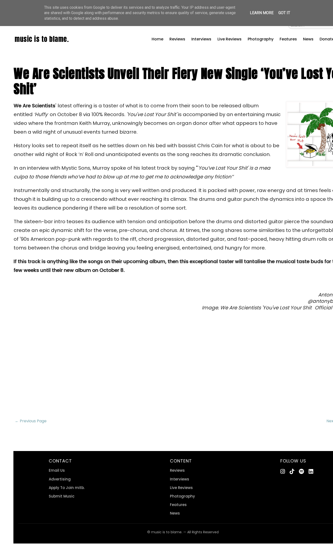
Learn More (262, 12)
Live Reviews (229, 39)
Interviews (201, 39)
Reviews (177, 39)
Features (288, 39)
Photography (261, 39)
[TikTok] (292, 471)
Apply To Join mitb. (67, 487)
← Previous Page (31, 421)
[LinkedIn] (311, 471)
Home (157, 39)
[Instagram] (282, 471)
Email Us (57, 470)
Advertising (60, 479)
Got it (284, 12)
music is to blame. (42, 39)
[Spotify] (301, 471)
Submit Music (61, 496)
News (308, 39)
